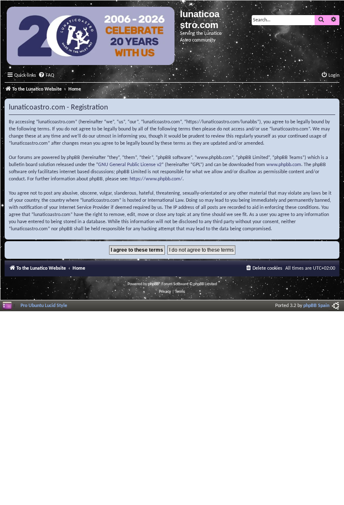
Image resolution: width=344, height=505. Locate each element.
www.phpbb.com (283, 164)
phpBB (153, 284)
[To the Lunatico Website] (91, 37)
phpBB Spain (316, 305)
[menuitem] (46, 75)
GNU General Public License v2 (130, 164)
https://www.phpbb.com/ (156, 179)
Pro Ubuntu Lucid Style (44, 305)
